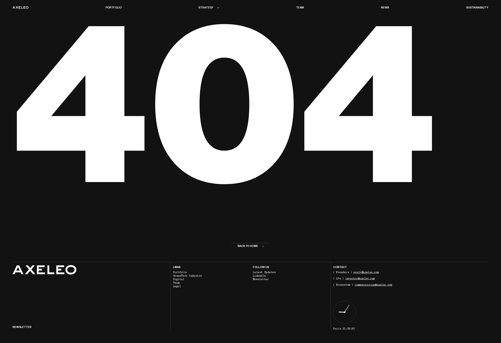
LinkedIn (259, 275)
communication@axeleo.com (373, 284)
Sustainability (477, 7)
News (385, 7)
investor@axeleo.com (360, 278)
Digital (178, 279)
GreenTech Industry (187, 275)
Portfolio (113, 7)
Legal (177, 286)
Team (300, 7)
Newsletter (261, 279)
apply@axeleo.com (366, 272)
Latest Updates (264, 272)
